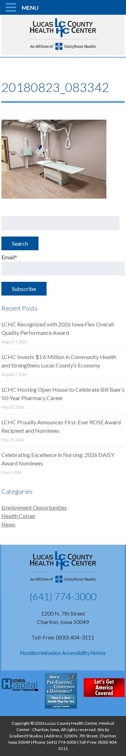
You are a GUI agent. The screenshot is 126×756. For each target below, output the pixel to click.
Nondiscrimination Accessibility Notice (63, 653)
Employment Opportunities (34, 507)
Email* (9, 257)
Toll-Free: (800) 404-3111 (62, 637)
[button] (12, 7)
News (8, 524)
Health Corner (18, 515)
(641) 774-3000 (63, 596)
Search (20, 243)
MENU (30, 7)
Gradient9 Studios (26, 735)
